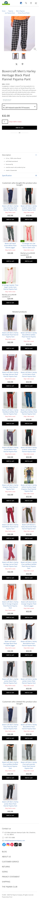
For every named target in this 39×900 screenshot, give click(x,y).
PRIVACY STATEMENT (11, 877)
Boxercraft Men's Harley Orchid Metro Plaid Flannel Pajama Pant (29, 374)
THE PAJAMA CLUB (9, 887)
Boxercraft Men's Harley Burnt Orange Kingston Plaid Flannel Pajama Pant (10, 605)
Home (3, 11)
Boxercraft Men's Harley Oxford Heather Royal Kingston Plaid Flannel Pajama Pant (29, 488)
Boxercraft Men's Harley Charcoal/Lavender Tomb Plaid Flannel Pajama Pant (29, 765)
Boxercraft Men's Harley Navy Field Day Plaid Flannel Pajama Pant (10, 208)
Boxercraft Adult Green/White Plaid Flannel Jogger (10, 245)
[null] (17, 64)
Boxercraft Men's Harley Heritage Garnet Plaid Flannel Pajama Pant (10, 564)
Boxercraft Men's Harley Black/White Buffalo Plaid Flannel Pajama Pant (29, 336)
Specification (7, 175)
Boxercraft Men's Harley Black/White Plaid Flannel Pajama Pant (29, 643)
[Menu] (36, 3)
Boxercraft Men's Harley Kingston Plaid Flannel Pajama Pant (10, 487)
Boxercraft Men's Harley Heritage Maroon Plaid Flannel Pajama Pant (10, 374)
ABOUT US (6, 857)
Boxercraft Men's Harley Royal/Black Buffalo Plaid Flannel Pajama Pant (29, 412)
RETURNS (6, 867)
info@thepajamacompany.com (14, 840)
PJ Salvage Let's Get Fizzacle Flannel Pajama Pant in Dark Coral (29, 245)
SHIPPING (6, 882)
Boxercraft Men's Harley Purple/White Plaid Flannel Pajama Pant (10, 449)
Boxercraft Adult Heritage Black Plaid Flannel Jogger (10, 643)
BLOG (4, 852)
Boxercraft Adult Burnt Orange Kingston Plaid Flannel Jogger (28, 604)
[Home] (5, 3)
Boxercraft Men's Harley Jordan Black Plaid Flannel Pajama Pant (10, 681)
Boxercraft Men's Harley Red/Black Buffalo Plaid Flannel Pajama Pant (10, 412)
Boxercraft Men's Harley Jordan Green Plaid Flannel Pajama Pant (29, 681)
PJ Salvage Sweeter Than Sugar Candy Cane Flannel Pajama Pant (10, 287)
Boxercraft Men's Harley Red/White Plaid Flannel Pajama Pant (10, 527)
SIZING (5, 872)
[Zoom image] (35, 49)
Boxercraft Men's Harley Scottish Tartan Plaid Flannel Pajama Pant (29, 208)
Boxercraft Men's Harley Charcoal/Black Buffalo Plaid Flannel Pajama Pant (29, 565)
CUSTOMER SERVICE (10, 862)
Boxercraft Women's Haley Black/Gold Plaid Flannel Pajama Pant (28, 527)
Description (6, 155)
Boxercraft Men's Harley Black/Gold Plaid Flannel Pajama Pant (10, 335)
